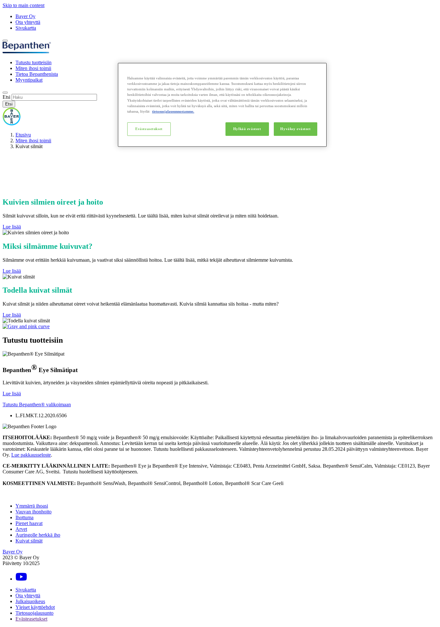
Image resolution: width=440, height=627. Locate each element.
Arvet (21, 529)
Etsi (6, 97)
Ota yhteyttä (27, 22)
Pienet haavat (29, 523)
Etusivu (23, 134)
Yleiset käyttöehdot (35, 607)
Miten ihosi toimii (33, 68)
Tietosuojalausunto (34, 613)
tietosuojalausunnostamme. (173, 111)
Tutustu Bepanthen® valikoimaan (37, 404)
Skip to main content (23, 5)
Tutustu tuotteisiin (33, 62)
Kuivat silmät (29, 540)
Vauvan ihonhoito (33, 511)
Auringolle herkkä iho (37, 535)
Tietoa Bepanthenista (36, 74)
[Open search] (5, 93)
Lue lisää (12, 226)
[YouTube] (21, 578)
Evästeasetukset (149, 129)
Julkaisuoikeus (30, 601)
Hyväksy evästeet (295, 129)
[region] (222, 105)
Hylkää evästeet (247, 129)
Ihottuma (24, 517)
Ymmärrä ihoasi (31, 506)
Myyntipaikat (29, 80)
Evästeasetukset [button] (31, 619)
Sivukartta (25, 28)
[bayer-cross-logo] (12, 123)
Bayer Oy (25, 16)
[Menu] (5, 41)
